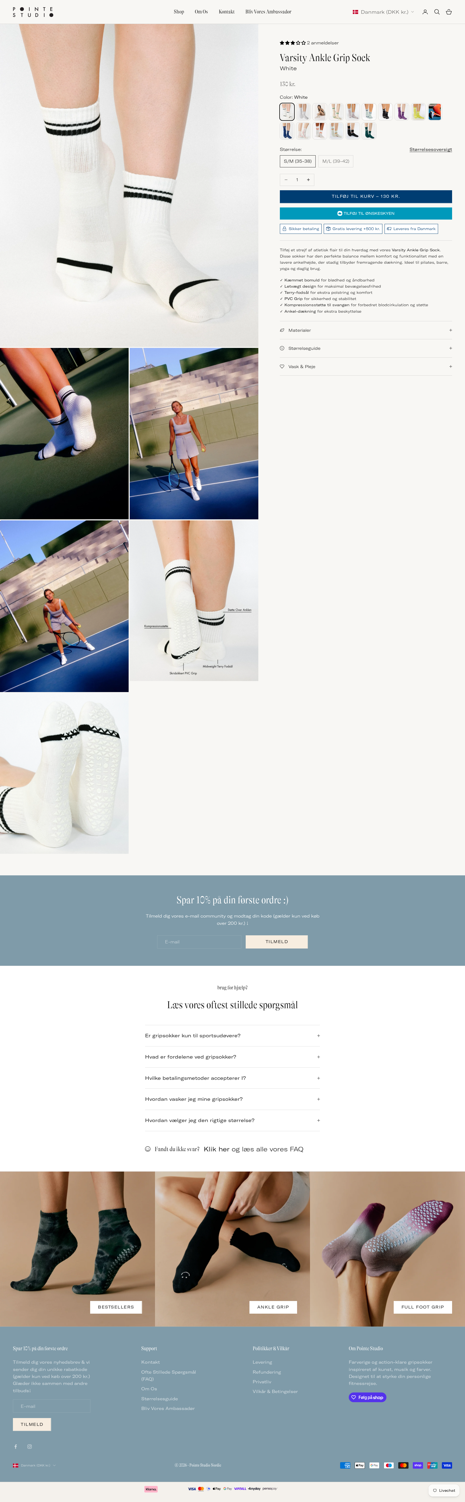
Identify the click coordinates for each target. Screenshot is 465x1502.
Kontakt (227, 12)
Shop (179, 12)
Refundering (267, 1372)
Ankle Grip (273, 1307)
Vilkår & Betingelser (275, 1391)
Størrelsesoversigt (431, 149)
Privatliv (262, 1381)
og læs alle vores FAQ (254, 1149)
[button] (293, 42)
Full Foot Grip (422, 1307)
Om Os (201, 12)
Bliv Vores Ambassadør (268, 12)
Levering (262, 1362)
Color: (294, 97)
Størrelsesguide (159, 1398)
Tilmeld (277, 941)
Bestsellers (116, 1307)
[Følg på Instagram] (29, 1446)
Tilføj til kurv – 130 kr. (366, 196)
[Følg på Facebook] (15, 1446)
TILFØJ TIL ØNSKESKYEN (369, 213)
